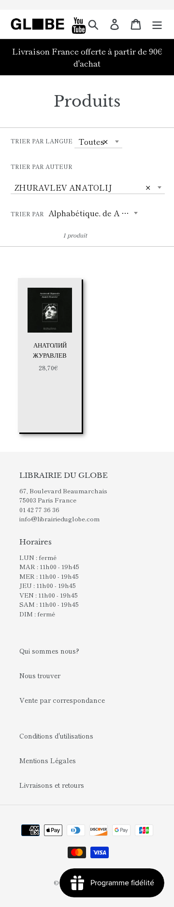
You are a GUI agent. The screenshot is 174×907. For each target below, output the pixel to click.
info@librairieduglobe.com (59, 518)
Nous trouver (39, 675)
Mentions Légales (47, 760)
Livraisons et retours (51, 785)
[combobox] (98, 141)
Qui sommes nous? (49, 651)
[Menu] (157, 24)
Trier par (27, 213)
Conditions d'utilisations (56, 735)
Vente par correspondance (62, 700)
